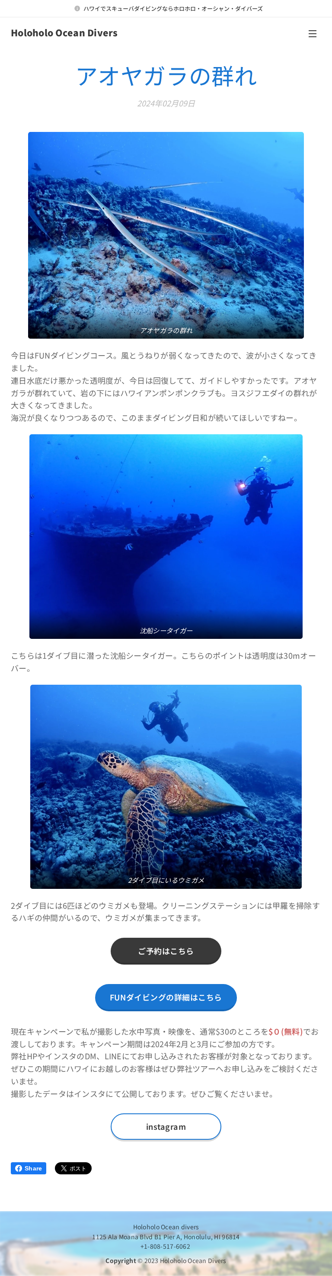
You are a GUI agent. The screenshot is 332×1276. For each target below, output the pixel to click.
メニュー (312, 33)
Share (33, 1168)
